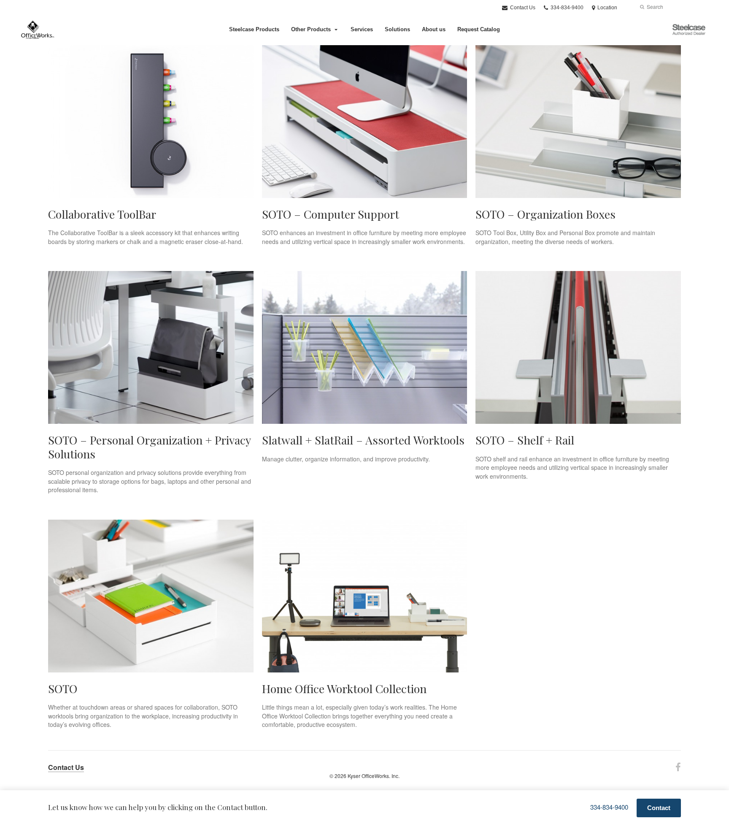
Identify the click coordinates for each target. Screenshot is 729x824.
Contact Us (522, 8)
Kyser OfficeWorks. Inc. (374, 775)
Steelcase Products (254, 29)
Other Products (311, 29)
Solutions (397, 29)
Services (362, 29)
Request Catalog (478, 29)
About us (434, 29)
